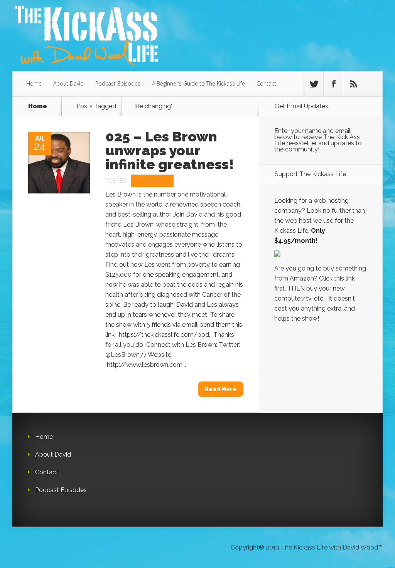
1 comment (152, 181)
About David (68, 83)
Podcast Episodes (117, 83)
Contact (266, 83)
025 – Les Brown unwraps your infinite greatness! (169, 150)
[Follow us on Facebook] (333, 84)
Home (34, 83)
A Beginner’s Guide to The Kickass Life (198, 83)
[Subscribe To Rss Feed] (353, 84)
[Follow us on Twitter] (313, 84)
